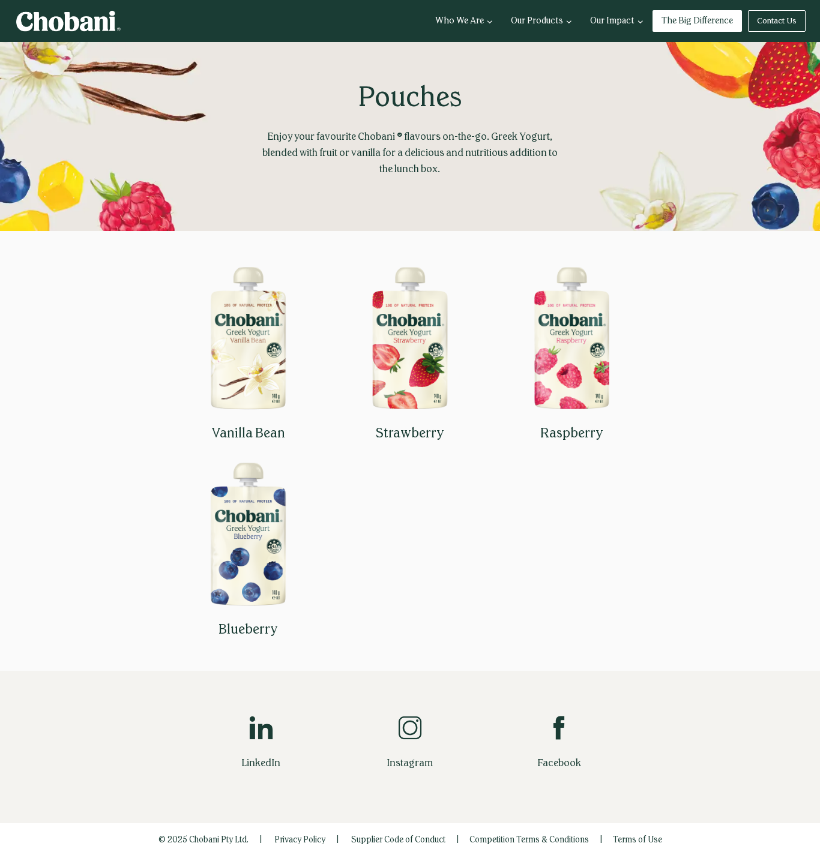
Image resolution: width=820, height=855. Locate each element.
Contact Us (777, 21)
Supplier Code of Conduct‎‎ (398, 839)
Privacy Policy (299, 839)
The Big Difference (697, 20)
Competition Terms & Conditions (529, 839)
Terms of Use (637, 839)
